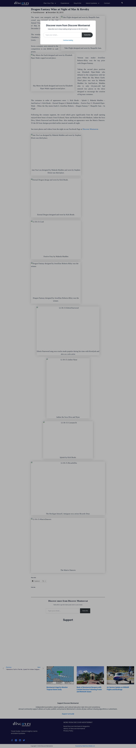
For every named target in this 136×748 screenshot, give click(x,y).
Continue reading (68, 40)
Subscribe (87, 35)
